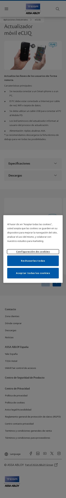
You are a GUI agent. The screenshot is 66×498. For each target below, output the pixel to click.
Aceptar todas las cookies (33, 273)
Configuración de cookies (33, 251)
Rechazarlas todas (33, 260)
